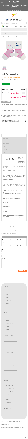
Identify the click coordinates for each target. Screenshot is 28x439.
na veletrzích (8, 300)
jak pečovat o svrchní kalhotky (10, 398)
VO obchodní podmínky (10, 365)
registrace (8, 362)
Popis (4, 135)
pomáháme (8, 306)
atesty (7, 294)
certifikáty (7, 297)
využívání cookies (9, 352)
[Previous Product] (24, 74)
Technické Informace (8, 138)
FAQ (6, 375)
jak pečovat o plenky (10, 394)
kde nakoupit (8, 329)
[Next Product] (26, 74)
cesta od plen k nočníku (10, 415)
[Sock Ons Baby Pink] (14, 51)
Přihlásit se (22, 33)
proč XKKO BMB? (9, 385)
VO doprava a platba (10, 368)
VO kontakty (8, 372)
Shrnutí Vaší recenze (5, 253)
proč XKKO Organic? (10, 388)
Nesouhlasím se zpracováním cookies (14, 10)
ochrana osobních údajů (10, 349)
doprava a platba (9, 339)
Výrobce (5, 149)
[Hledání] (2, 23)
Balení (4, 146)
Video (4, 152)
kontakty (7, 320)
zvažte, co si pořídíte (10, 412)
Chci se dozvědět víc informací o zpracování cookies (14, 7)
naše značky (8, 291)
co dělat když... (8, 402)
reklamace (8, 346)
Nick (2, 249)
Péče (4, 141)
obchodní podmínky (9, 343)
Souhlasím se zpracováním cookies (14, 9)
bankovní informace (9, 323)
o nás (7, 317)
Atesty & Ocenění (7, 144)
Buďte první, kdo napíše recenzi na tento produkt (10, 77)
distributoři (8, 326)
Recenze (3, 258)
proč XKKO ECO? (9, 391)
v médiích (7, 303)
